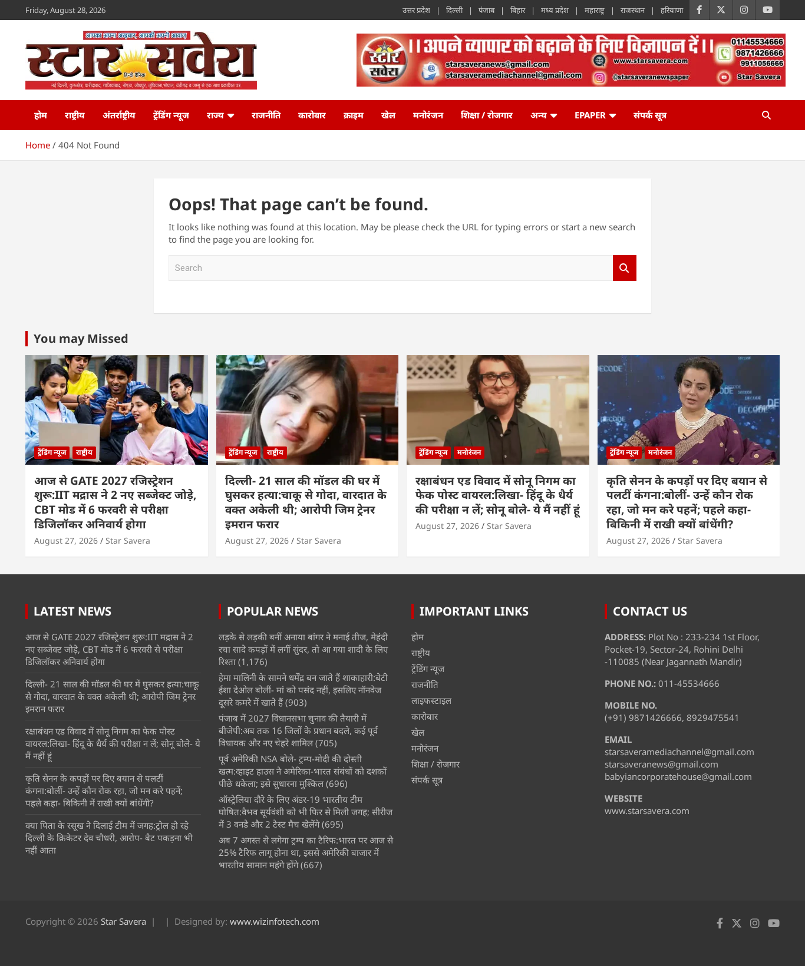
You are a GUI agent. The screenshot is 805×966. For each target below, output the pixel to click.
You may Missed (81, 338)
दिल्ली (454, 10)
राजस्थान (633, 10)
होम (40, 115)
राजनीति (266, 115)
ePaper (590, 115)
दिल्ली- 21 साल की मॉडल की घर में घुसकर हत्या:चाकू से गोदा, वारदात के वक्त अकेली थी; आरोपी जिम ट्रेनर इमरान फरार (306, 502)
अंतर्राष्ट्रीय (119, 115)
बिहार (517, 10)
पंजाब (486, 10)
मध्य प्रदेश (555, 10)
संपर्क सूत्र (650, 115)
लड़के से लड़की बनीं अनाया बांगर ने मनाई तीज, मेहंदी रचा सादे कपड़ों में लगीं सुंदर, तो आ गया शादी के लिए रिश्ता (303, 649)
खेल (388, 115)
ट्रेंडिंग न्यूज (171, 115)
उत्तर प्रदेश (416, 10)
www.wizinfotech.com (274, 921)
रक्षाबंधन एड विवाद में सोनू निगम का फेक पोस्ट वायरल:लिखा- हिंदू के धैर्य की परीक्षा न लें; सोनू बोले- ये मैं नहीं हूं (497, 495)
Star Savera (127, 540)
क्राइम (354, 115)
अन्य (538, 115)
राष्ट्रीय (75, 115)
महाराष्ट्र (595, 10)
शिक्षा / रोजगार (487, 115)
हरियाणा (672, 10)
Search (624, 268)
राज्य (215, 115)
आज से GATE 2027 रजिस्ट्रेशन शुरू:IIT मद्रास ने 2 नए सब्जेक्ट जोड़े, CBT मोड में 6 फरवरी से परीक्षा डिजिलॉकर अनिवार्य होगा (115, 502)
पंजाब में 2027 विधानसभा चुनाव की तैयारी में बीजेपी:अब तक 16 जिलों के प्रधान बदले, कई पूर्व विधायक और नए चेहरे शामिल (298, 730)
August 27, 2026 (66, 540)
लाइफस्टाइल (431, 700)
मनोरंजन (428, 115)
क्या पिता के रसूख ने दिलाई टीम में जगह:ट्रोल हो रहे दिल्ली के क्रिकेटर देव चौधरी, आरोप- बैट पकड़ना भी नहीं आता (109, 837)
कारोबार (312, 115)
